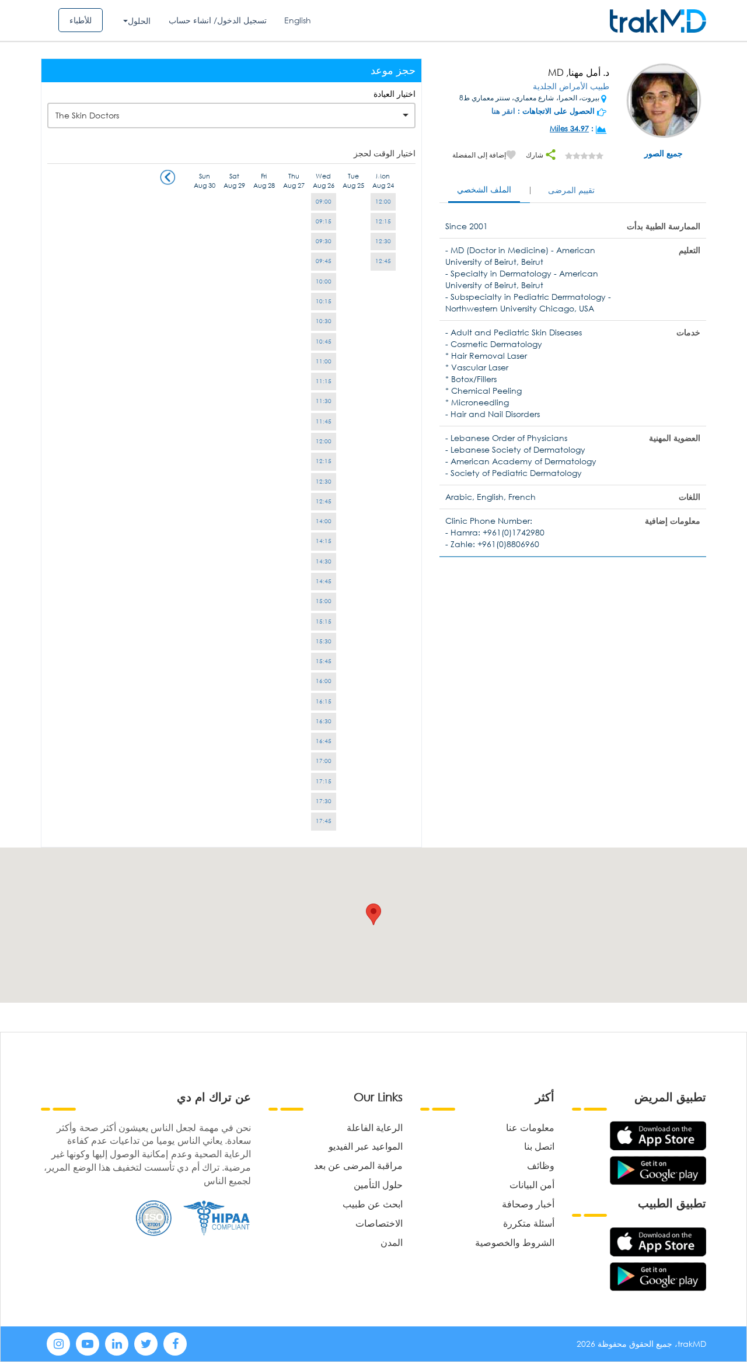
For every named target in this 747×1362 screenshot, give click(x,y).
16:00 (323, 681)
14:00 (323, 521)
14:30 (323, 561)
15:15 (323, 621)
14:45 (323, 581)
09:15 (323, 221)
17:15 (323, 781)
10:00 (323, 281)
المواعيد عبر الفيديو (366, 1146)
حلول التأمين (378, 1184)
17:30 (323, 801)
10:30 (323, 321)
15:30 (323, 641)
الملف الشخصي (484, 189)
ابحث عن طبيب (373, 1204)
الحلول (139, 20)
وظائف (540, 1165)
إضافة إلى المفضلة (479, 155)
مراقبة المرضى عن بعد (358, 1165)
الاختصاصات (379, 1223)
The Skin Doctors (87, 115)
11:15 (323, 381)
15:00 (323, 601)
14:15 (323, 541)
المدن (392, 1242)
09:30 (323, 241)
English (297, 20)
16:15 (323, 701)
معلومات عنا (530, 1127)
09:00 (323, 201)
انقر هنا (503, 111)
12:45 (383, 261)
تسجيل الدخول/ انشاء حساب (218, 20)
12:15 (383, 221)
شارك (535, 155)
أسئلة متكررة (528, 1223)
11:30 (323, 401)
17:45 (323, 821)
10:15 (323, 301)
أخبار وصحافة (528, 1204)
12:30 (383, 241)
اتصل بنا (539, 1146)
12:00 (383, 201)
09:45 (323, 261)
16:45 (323, 741)
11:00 (323, 361)
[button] (373, 914)
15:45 (323, 661)
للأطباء (80, 20)
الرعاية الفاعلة (375, 1127)
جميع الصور (663, 153)
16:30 (323, 721)
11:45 (323, 421)
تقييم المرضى (571, 189)
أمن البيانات (531, 1184)
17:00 (323, 761)
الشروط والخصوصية (514, 1242)
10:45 (323, 341)
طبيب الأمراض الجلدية (571, 86)
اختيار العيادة (395, 93)
